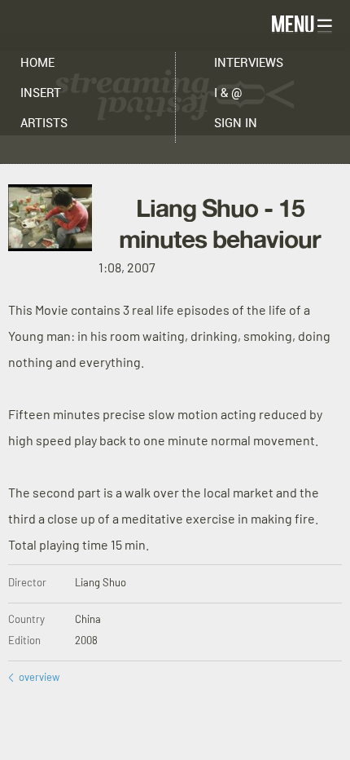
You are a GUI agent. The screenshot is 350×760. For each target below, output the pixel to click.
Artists (44, 123)
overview (33, 676)
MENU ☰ (302, 24)
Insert (40, 93)
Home (37, 63)
